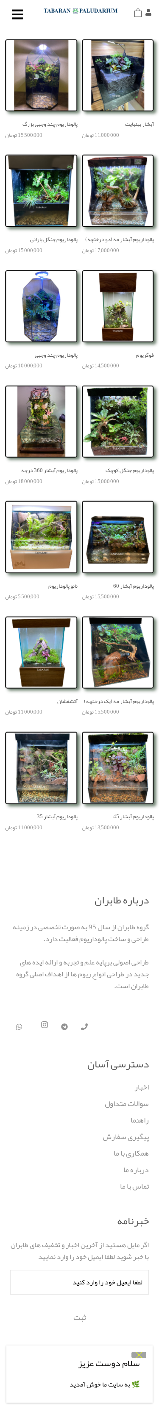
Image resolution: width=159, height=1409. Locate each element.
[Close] (138, 1355)
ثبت (79, 1317)
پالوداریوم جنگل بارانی (54, 239)
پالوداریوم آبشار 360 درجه (49, 470)
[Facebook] (19, 1027)
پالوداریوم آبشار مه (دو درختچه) (119, 239)
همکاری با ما (131, 1153)
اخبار (141, 1087)
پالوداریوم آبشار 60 (133, 586)
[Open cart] (138, 14)
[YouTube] (84, 1027)
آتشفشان (67, 701)
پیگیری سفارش (126, 1136)
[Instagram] (44, 1027)
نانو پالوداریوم (63, 586)
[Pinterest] (64, 1027)
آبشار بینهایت (139, 124)
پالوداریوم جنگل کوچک (130, 470)
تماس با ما (134, 1186)
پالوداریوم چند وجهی (56, 355)
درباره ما (136, 1170)
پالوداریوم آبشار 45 (133, 816)
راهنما (140, 1120)
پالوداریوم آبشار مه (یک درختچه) (119, 701)
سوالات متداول (127, 1103)
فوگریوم (145, 355)
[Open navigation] (17, 14)
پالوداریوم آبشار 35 (57, 816)
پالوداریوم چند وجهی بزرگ (50, 124)
